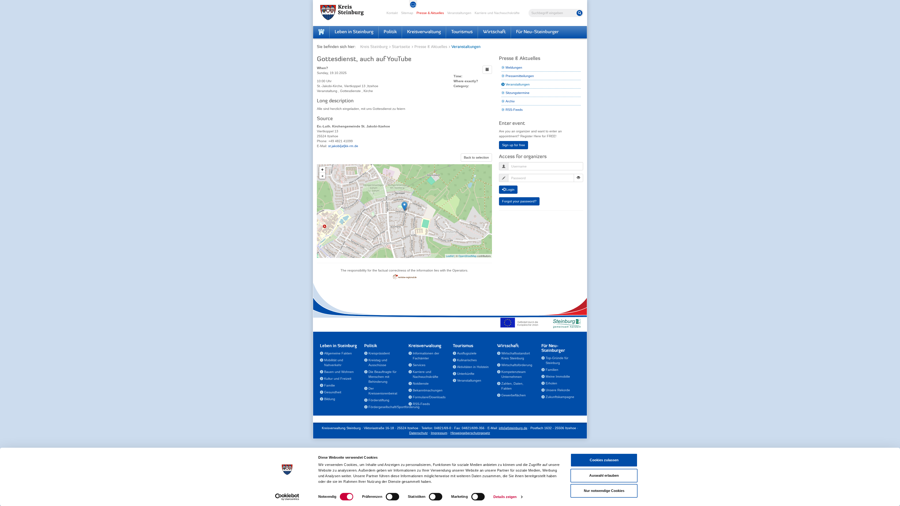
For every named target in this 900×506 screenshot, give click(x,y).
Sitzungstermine (517, 93)
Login (509, 189)
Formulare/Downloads (429, 397)
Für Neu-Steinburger (537, 32)
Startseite (401, 47)
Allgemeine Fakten (338, 353)
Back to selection (476, 157)
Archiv (510, 101)
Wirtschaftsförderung (516, 365)
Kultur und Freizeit (337, 378)
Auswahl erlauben (604, 475)
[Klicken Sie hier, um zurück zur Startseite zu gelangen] (321, 32)
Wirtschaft (494, 32)
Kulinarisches (467, 360)
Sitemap (407, 13)
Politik (390, 32)
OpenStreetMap (467, 256)
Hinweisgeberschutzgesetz (470, 433)
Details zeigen (505, 497)
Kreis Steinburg (374, 47)
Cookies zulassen (604, 460)
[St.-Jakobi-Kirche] (404, 206)
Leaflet (450, 256)
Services (419, 365)
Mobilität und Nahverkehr (333, 362)
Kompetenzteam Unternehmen (513, 374)
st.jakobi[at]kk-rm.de (343, 146)
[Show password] (578, 178)
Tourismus (462, 32)
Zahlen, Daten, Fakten (512, 386)
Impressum (439, 433)
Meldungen (514, 67)
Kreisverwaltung (424, 32)
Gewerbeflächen (513, 395)
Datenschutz (418, 433)
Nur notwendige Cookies (604, 491)
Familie (329, 385)
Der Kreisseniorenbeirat (382, 391)
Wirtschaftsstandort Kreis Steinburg (515, 355)
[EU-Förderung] (520, 322)
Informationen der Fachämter (426, 355)
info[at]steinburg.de (513, 428)
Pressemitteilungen (520, 76)
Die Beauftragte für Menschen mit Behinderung (382, 376)
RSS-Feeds (514, 110)
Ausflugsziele (466, 353)
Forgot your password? (519, 201)
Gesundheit (332, 392)
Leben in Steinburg (354, 32)
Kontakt (392, 13)
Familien (552, 370)
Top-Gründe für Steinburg (557, 360)
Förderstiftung (378, 400)
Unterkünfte (465, 374)
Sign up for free (513, 145)
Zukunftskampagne (560, 397)
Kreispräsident (379, 353)
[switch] (392, 496)
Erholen (551, 383)
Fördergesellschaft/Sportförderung (385, 407)
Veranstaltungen (459, 13)
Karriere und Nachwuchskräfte (497, 13)
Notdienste (421, 383)
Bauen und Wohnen (339, 372)
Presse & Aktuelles (430, 13)
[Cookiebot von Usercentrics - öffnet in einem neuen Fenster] (287, 496)
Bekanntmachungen (427, 390)
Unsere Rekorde (558, 390)
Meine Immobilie (558, 376)
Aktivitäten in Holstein (473, 367)
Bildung (329, 399)
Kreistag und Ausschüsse (377, 362)
